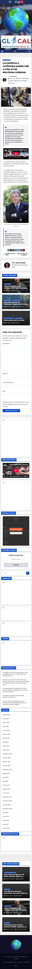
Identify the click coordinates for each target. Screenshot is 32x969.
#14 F (20, 78)
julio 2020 (5, 812)
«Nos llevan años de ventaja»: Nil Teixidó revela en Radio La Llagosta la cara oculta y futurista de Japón (15, 690)
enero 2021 (6, 793)
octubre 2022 (6, 757)
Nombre (5, 373)
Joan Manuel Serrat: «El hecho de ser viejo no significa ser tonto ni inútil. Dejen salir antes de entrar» (15, 674)
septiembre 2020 (7, 808)
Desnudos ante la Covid (10, 254)
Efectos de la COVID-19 (9, 318)
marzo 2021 (6, 785)
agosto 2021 (6, 773)
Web (4, 391)
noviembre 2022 (7, 754)
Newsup (24, 956)
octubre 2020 (6, 804)
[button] (27, 51)
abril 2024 (6, 742)
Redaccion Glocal (19, 306)
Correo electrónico (8, 382)
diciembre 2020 (7, 797)
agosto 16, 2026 (10, 879)
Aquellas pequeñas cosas (10, 872)
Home (4, 962)
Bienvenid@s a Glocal (11, 962)
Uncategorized (6, 60)
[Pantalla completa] (27, 476)
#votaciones (11, 83)
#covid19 (10, 81)
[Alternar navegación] (15, 51)
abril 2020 (5, 824)
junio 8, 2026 (9, 912)
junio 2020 (6, 816)
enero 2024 (6, 746)
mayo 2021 (6, 777)
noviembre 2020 (7, 801)
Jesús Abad (13, 76)
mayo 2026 (6, 722)
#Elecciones (17, 81)
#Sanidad (24, 81)
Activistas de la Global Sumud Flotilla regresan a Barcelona (15, 927)
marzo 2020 (6, 828)
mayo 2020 (6, 820)
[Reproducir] (4, 476)
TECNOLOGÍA (26, 962)
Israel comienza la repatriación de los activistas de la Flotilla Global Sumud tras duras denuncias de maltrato (14, 702)
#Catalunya (25, 78)
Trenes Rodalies (7, 300)
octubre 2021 (6, 765)
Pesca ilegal (7, 889)
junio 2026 (6, 718)
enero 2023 (6, 750)
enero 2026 (6, 738)
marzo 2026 (6, 730)
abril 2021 (5, 781)
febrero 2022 (6, 761)
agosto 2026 (6, 714)
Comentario (6, 343)
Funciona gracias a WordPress (11, 956)
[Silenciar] (25, 476)
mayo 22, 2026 (9, 929)
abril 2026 (5, 726)
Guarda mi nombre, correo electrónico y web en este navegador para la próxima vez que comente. (15, 404)
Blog (16, 965)
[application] (16, 470)
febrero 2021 (6, 789)
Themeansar (16, 958)
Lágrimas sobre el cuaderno (22, 254)
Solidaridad (7, 922)
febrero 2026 (6, 734)
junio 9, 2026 (9, 895)
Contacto (20, 962)
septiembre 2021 (7, 769)
